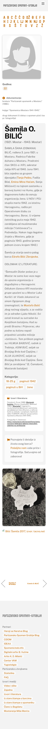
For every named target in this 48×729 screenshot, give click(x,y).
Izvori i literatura (12, 694)
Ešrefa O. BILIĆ (33, 583)
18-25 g (10, 381)
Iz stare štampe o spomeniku (19, 702)
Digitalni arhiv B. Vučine (16, 652)
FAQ (6, 677)
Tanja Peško (24, 177)
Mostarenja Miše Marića (16, 711)
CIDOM (7, 639)
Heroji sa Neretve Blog (16, 631)
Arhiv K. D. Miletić (13, 656)
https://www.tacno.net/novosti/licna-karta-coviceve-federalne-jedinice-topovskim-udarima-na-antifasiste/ (23, 423)
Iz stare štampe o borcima (17, 698)
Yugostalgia (10, 664)
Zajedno (8, 690)
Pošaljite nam (18, 448)
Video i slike (10, 685)
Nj (35, 21)
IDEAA (7, 643)
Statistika (9, 673)
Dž (28, 17)
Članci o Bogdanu (13, 706)
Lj (21, 21)
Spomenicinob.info (14, 648)
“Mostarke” (16, 406)
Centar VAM (10, 660)
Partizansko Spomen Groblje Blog (21, 635)
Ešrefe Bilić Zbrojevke (25, 256)
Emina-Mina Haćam (22, 181)
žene (30, 387)
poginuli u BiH (14, 387)
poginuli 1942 (28, 381)
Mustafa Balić (32, 305)
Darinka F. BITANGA (12, 583)
